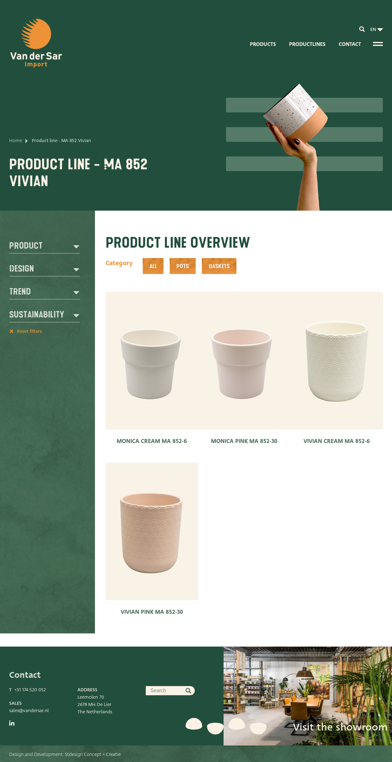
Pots (182, 266)
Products (263, 44)
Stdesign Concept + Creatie (93, 754)
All (153, 266)
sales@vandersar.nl (29, 710)
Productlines (307, 44)
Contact (350, 44)
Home (15, 140)
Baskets (219, 266)
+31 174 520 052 (30, 689)
